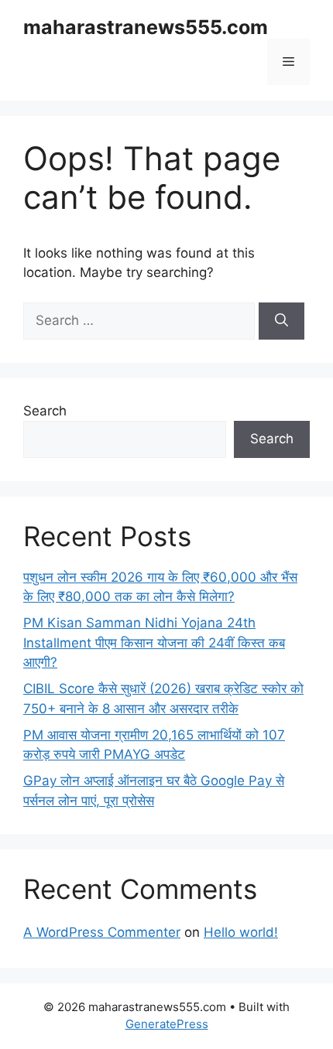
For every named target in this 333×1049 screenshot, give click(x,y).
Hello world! (241, 932)
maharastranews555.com (145, 27)
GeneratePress (166, 1024)
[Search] (281, 321)
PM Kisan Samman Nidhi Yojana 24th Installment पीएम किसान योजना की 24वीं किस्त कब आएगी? (154, 642)
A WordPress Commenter (101, 932)
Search (45, 411)
